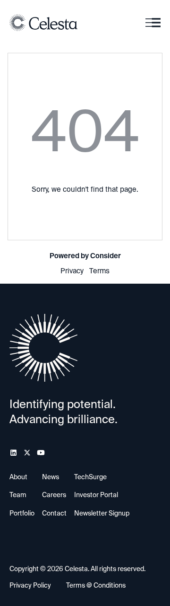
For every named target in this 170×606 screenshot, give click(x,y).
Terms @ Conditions (96, 585)
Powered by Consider (85, 256)
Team (17, 495)
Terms (99, 271)
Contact (54, 513)
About (18, 477)
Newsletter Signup (101, 513)
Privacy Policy (30, 585)
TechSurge (90, 477)
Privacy (72, 271)
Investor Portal (96, 495)
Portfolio (21, 513)
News (50, 477)
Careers (54, 495)
